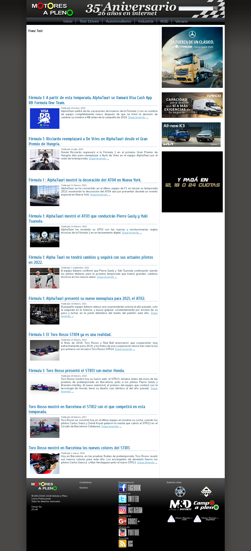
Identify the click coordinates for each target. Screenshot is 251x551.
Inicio (67, 21)
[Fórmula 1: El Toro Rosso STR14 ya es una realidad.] (44, 359)
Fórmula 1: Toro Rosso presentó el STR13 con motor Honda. (77, 370)
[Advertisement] (93, 65)
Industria (145, 21)
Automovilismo (118, 21)
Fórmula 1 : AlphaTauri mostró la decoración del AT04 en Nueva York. (85, 180)
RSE (164, 21)
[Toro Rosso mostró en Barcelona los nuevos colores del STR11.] (44, 473)
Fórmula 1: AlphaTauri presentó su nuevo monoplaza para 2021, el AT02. (87, 298)
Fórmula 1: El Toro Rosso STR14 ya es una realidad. (70, 334)
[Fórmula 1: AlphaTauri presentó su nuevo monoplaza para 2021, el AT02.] (44, 323)
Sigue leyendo (138, 117)
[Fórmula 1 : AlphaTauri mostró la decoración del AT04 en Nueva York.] (44, 205)
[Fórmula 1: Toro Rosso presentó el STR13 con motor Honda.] (44, 396)
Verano (181, 21)
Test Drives (89, 21)
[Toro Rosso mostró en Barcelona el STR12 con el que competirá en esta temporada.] (44, 437)
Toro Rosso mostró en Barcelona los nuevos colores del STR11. (79, 447)
